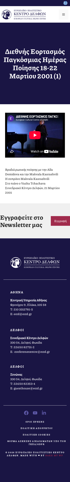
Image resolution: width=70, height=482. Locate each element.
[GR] (65, 4)
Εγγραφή (60, 221)
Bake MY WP (54, 455)
